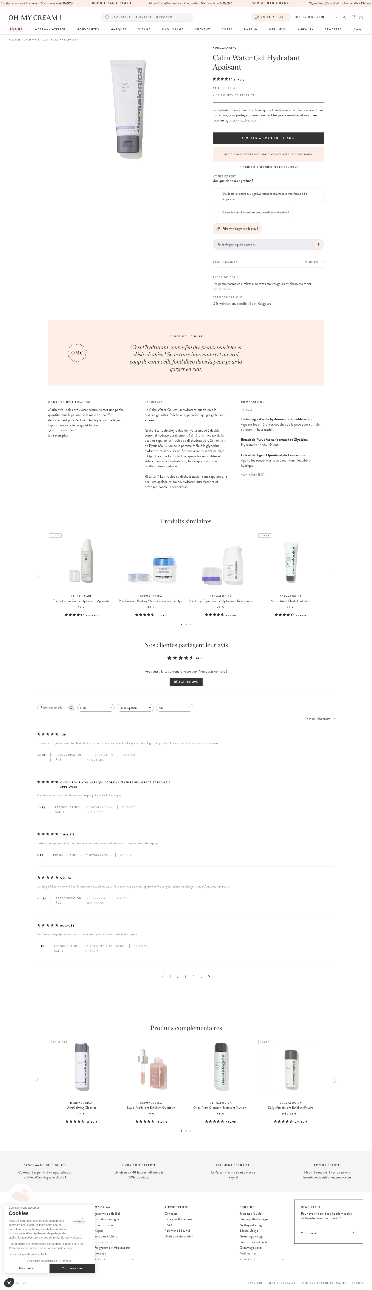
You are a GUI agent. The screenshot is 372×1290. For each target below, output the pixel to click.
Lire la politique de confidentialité (28, 1254)
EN (18, 1283)
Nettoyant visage (251, 1225)
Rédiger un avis (186, 682)
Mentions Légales (281, 1283)
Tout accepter (72, 1268)
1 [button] (181, 624)
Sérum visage (249, 1230)
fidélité (247, 95)
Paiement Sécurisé (177, 1230)
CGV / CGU (255, 1283)
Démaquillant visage (254, 1219)
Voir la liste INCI (253, 474)
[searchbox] (52, 707)
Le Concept (98, 1253)
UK (25, 1283)
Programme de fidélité (105, 1213)
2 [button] (186, 624)
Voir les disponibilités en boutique (270, 167)
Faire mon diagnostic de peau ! (240, 228)
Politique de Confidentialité (323, 1283)
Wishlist (312, 262)
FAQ (168, 1225)
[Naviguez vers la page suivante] (209, 976)
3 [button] (190, 624)
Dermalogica (225, 48)
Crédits (357, 1283)
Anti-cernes (248, 1253)
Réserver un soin (309, 17)
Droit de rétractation (179, 1236)
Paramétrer (27, 1268)
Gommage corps (251, 1247)
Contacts (170, 1213)
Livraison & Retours (178, 1219)
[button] (9, 1283)
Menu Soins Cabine (103, 1236)
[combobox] (96, 708)
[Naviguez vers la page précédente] (163, 976)
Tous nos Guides (251, 1213)
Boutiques (97, 1230)
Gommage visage (251, 1236)
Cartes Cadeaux (101, 1242)
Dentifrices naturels (253, 1242)
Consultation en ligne (104, 1219)
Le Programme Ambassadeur (110, 1247)
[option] (268, 154)
